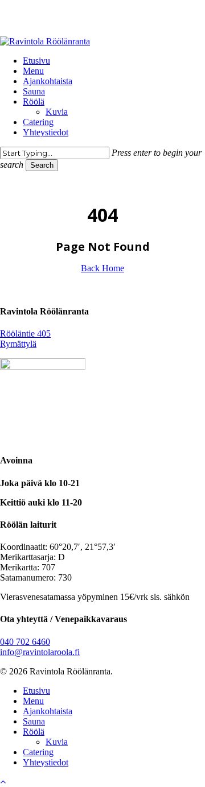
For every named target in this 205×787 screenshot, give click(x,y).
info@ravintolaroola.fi (40, 652)
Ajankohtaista (47, 711)
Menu (33, 701)
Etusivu (36, 690)
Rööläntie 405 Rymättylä (25, 339)
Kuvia (57, 742)
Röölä (33, 731)
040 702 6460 (25, 642)
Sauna (34, 721)
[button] (3, 781)
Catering (38, 752)
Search (42, 165)
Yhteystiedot (45, 762)
